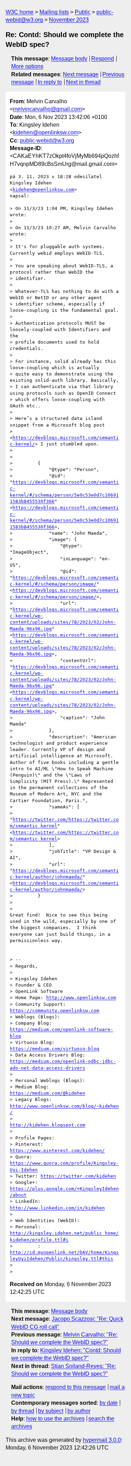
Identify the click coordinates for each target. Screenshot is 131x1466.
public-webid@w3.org (47, 140)
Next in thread (83, 82)
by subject (50, 1411)
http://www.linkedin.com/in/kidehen (57, 1208)
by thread (22, 1411)
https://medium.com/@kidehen (47, 1093)
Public (82, 12)
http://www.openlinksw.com (81, 997)
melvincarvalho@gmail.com (47, 109)
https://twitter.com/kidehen (78, 1176)
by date (109, 1403)
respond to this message (75, 1387)
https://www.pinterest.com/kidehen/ (57, 1150)
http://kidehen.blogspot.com (47, 1125)
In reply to (50, 82)
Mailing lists (54, 12)
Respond (102, 59)
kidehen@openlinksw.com (45, 132)
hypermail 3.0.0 (102, 1440)
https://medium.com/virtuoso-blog (54, 1048)
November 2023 (69, 20)
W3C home (20, 12)
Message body (69, 59)
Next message (81, 74)
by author (78, 1411)
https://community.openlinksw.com (54, 1010)
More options (27, 66)
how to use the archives (55, 1419)
